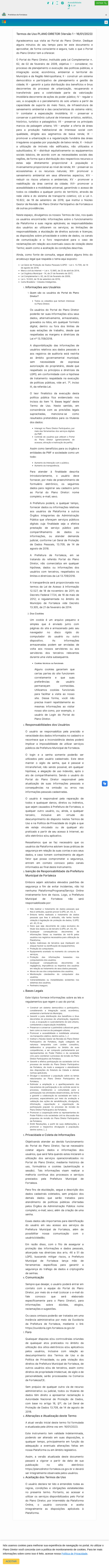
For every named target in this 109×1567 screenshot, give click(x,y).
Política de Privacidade (74, 1553)
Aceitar (11, 1561)
